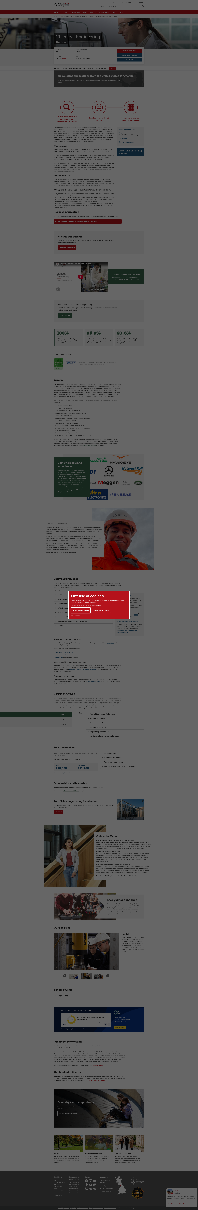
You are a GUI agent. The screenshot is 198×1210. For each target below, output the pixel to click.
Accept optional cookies (81, 610)
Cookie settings (75, 615)
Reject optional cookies (101, 610)
